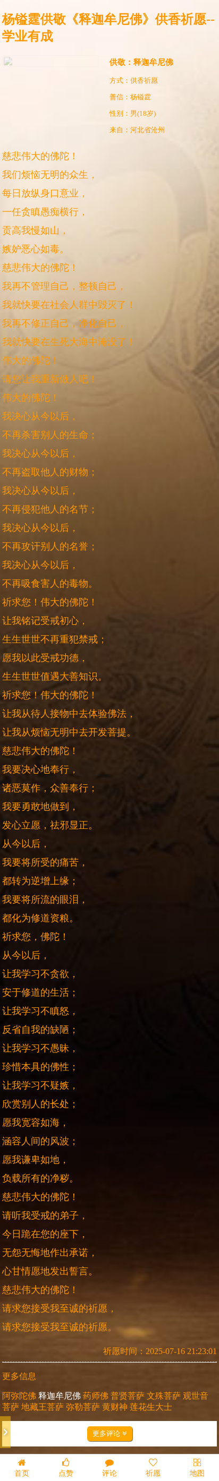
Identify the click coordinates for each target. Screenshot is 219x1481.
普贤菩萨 (128, 1395)
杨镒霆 (140, 97)
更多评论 (107, 1433)
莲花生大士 (151, 1406)
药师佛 (95, 1395)
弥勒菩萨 (83, 1406)
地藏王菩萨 (42, 1406)
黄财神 (115, 1406)
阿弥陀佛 (19, 1395)
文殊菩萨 (164, 1395)
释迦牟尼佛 (153, 61)
